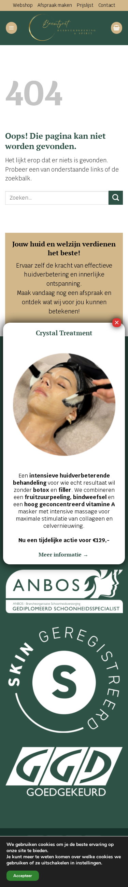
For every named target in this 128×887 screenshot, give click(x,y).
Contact (106, 5)
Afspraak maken (55, 5)
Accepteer (22, 875)
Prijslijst (85, 5)
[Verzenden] (116, 198)
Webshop (23, 5)
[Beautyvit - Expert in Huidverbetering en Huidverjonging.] (64, 28)
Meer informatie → (64, 554)
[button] (11, 27)
